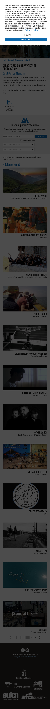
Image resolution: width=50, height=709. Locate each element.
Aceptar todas (26, 39)
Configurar (26, 35)
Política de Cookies (31, 30)
